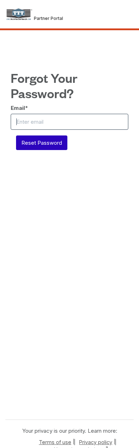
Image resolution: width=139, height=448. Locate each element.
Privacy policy (95, 442)
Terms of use (55, 442)
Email (19, 108)
